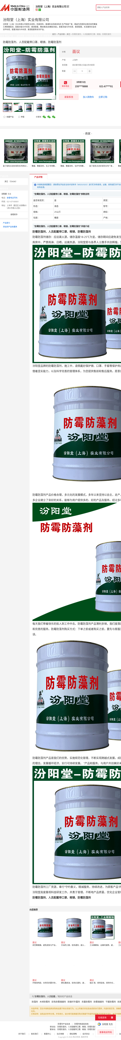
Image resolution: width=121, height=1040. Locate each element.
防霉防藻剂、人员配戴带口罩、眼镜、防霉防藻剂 (76, 1027)
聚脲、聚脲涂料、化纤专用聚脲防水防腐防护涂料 (79, 166)
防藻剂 (35, 1001)
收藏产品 (10, 117)
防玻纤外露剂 (74, 1001)
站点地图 (60, 1034)
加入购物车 (88, 96)
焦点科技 (76, 1037)
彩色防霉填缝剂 (58, 1001)
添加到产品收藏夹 (10, 226)
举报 (22, 117)
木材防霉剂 (45, 1001)
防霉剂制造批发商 (81, 1024)
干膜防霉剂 (111, 1001)
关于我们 (21, 1034)
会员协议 (86, 1034)
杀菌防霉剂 (87, 1001)
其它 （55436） (11, 181)
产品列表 (61, 34)
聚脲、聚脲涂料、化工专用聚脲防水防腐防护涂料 (51, 166)
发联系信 (68, 96)
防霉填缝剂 (99, 1001)
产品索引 (6, 223)
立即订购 (102, 96)
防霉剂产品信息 (64, 1024)
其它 (68, 34)
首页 (54, 34)
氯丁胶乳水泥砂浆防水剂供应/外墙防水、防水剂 (22, 166)
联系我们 (34, 1034)
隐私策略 (73, 1034)
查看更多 (14, 214)
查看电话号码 (12, 197)
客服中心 (47, 1034)
